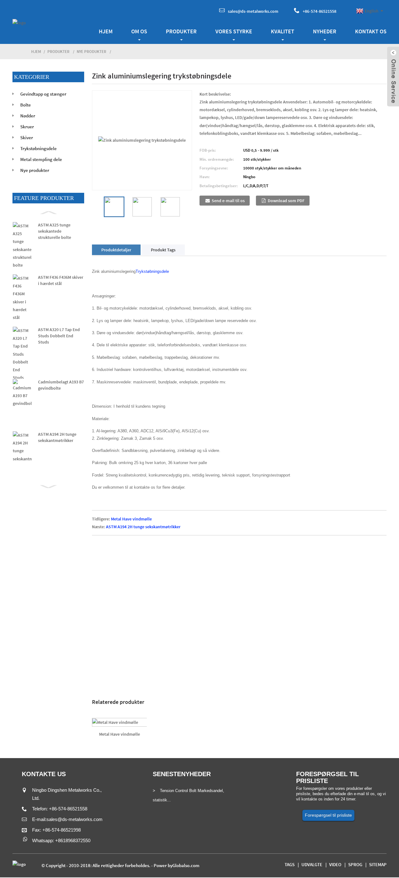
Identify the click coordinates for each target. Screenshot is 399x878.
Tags (290, 864)
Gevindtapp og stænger (43, 94)
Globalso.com (186, 865)
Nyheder (324, 31)
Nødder (27, 116)
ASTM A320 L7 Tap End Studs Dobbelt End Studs (59, 336)
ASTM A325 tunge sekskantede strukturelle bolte (54, 231)
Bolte (25, 105)
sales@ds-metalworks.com (253, 11)
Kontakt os (371, 31)
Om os (139, 31)
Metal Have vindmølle (131, 519)
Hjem (106, 31)
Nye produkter (91, 51)
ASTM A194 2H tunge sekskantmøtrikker (143, 526)
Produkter (181, 31)
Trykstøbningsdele (38, 148)
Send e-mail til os (228, 200)
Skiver (26, 137)
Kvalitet (282, 31)
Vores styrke (233, 31)
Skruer (27, 127)
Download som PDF (286, 200)
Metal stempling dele (41, 159)
